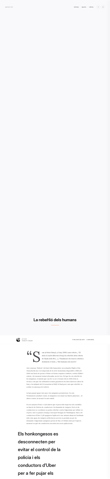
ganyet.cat (9, 7)
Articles (76, 7)
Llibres (91, 7)
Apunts (84, 7)
